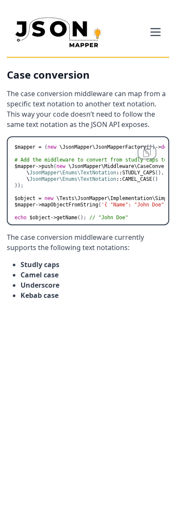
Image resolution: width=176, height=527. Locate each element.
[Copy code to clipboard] (147, 152)
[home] (58, 32)
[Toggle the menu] (155, 32)
